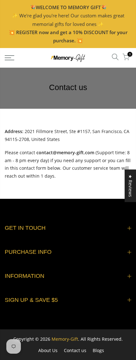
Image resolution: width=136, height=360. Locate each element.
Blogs (98, 350)
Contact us (75, 350)
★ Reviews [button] (130, 185)
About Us (48, 350)
